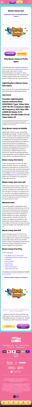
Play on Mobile (9, 261)
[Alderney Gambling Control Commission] (16, 372)
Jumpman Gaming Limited (20, 384)
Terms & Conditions (24, 345)
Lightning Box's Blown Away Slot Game (16, 257)
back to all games (23, 326)
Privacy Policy (11, 347)
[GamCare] (9, 363)
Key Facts (8, 259)
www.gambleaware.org (8, 380)
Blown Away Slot (24, 316)
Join (19, 2)
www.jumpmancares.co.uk (22, 380)
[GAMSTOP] (22, 363)
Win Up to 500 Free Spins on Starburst (16, 277)
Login (12, 2)
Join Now (10, 54)
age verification (15, 175)
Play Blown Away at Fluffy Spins (14, 256)
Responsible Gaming (8, 345)
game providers (7, 274)
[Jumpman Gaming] (16, 342)
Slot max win (9, 263)
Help (16, 345)
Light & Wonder (17, 71)
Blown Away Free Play (11, 269)
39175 (21, 386)
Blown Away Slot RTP (11, 267)
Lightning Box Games (21, 69)
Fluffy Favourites (20, 347)
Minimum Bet (9, 265)
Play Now (22, 54)
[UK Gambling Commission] (12, 368)
